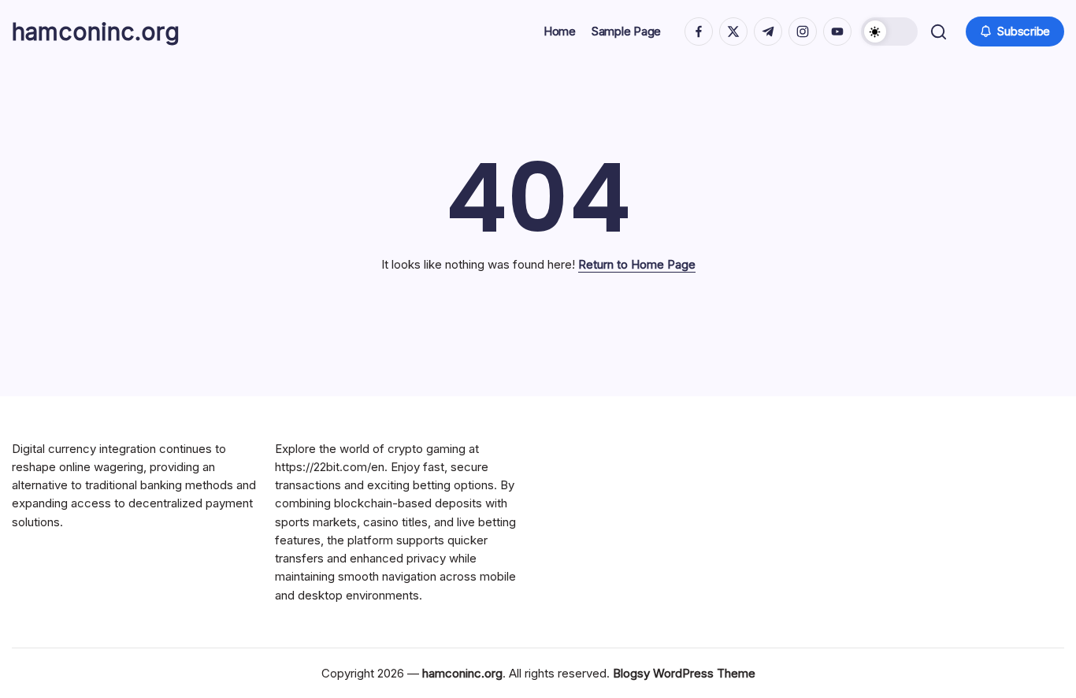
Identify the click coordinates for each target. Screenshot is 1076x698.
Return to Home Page (637, 264)
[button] (889, 31)
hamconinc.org (96, 31)
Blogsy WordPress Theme (684, 673)
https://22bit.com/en (329, 466)
